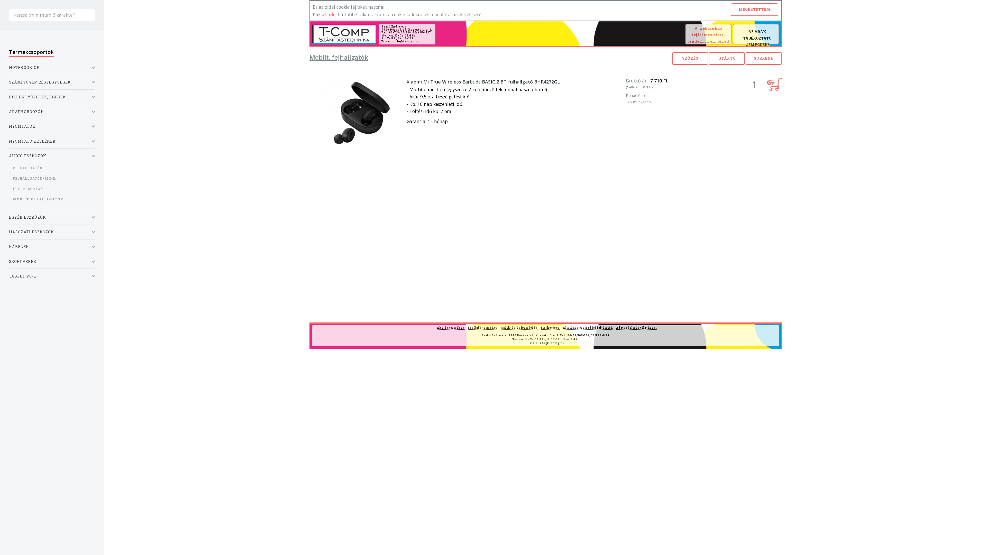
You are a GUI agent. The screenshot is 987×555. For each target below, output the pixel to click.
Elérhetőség (550, 327)
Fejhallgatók (27, 168)
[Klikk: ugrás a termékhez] (356, 116)
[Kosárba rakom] (774, 84)
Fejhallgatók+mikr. (34, 178)
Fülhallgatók (28, 189)
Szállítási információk (519, 327)
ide (332, 14)
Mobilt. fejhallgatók (38, 199)
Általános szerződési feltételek (588, 327)
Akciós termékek (450, 327)
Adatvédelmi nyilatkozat (636, 327)
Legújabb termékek (483, 327)
